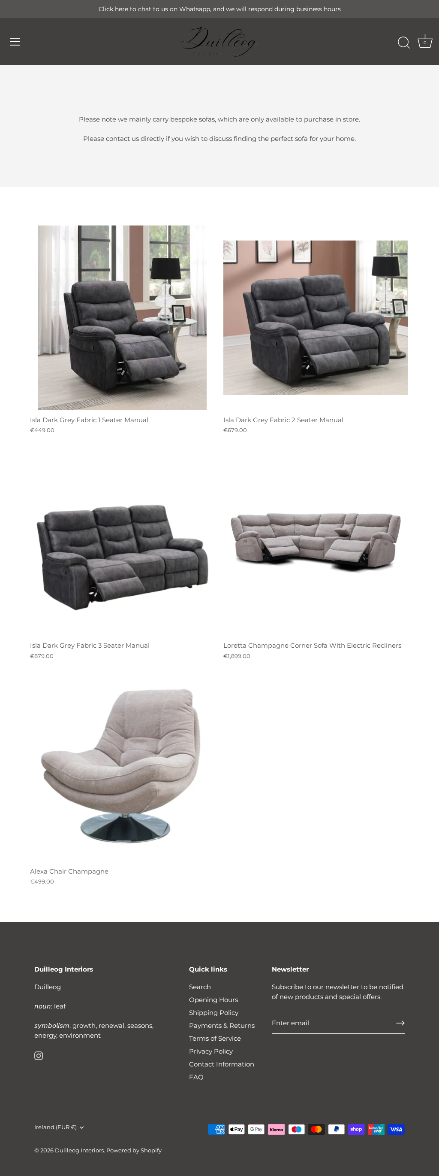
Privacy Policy (211, 1051)
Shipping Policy (213, 1012)
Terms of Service (215, 1038)
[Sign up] (400, 1023)
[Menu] (15, 41)
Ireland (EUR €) (55, 1127)
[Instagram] (38, 1055)
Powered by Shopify (134, 1150)
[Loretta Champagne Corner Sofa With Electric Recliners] (315, 543)
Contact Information (221, 1064)
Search (200, 987)
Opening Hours (213, 1000)
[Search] (403, 43)
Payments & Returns (222, 1025)
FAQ (196, 1077)
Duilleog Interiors (79, 1150)
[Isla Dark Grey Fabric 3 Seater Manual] (122, 543)
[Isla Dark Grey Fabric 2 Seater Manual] (315, 318)
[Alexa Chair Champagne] (122, 769)
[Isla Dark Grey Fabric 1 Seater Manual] (122, 318)
